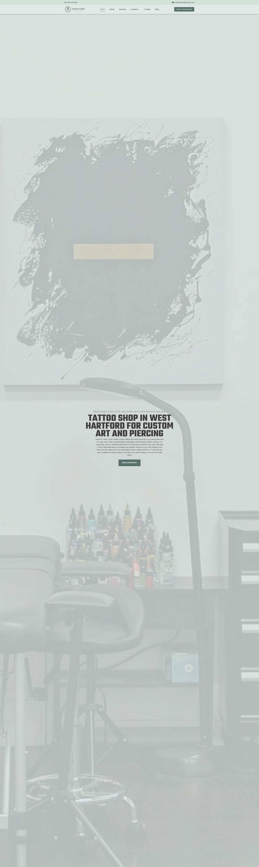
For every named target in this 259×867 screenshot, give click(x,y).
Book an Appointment (184, 9)
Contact (147, 9)
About (112, 9)
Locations (134, 9)
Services (122, 9)
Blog (157, 9)
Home (102, 9)
